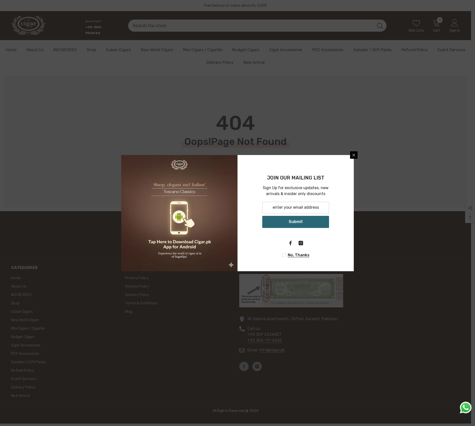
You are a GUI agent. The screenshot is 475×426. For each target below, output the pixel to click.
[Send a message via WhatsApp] (466, 407)
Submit (296, 221)
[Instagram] (301, 243)
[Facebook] (290, 243)
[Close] (353, 155)
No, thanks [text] (298, 255)
